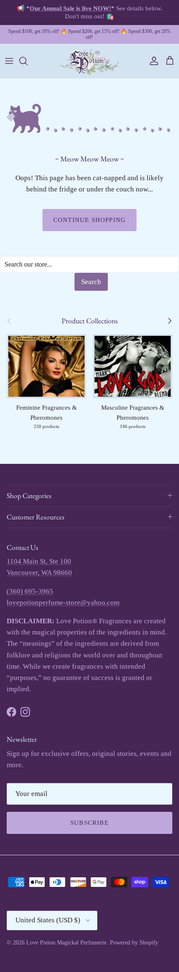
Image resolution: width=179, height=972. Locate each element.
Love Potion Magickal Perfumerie (66, 942)
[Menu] (9, 61)
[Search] (27, 61)
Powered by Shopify (134, 942)
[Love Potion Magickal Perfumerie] (89, 61)
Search (91, 282)
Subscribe (89, 822)
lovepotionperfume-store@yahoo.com (63, 603)
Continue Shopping (89, 220)
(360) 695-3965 (30, 591)
